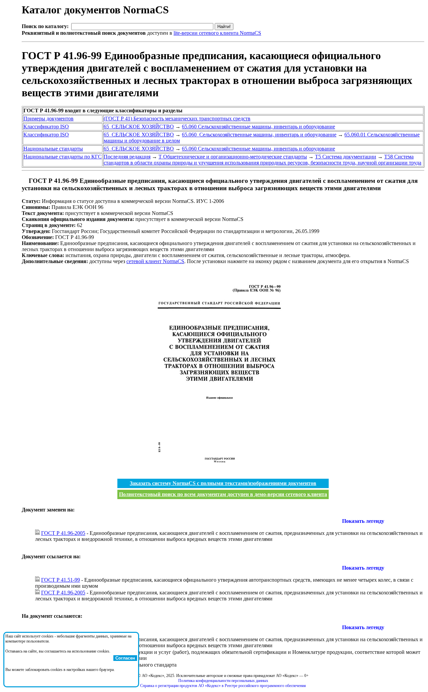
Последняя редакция (127, 156)
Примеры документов (48, 118)
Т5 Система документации (345, 156)
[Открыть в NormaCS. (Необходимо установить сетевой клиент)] (24, 180)
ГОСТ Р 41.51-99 (60, 580)
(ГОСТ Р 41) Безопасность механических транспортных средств (177, 118)
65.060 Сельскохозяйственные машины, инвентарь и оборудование (258, 126)
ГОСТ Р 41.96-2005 (63, 533)
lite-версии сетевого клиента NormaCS (217, 33)
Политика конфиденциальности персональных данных (223, 680)
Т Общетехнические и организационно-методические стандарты (232, 156)
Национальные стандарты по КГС (62, 156)
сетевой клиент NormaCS (155, 261)
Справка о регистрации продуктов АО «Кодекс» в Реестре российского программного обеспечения (223, 685)
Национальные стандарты (53, 148)
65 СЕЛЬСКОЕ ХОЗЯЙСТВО (139, 126)
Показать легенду (363, 521)
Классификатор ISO (46, 126)
